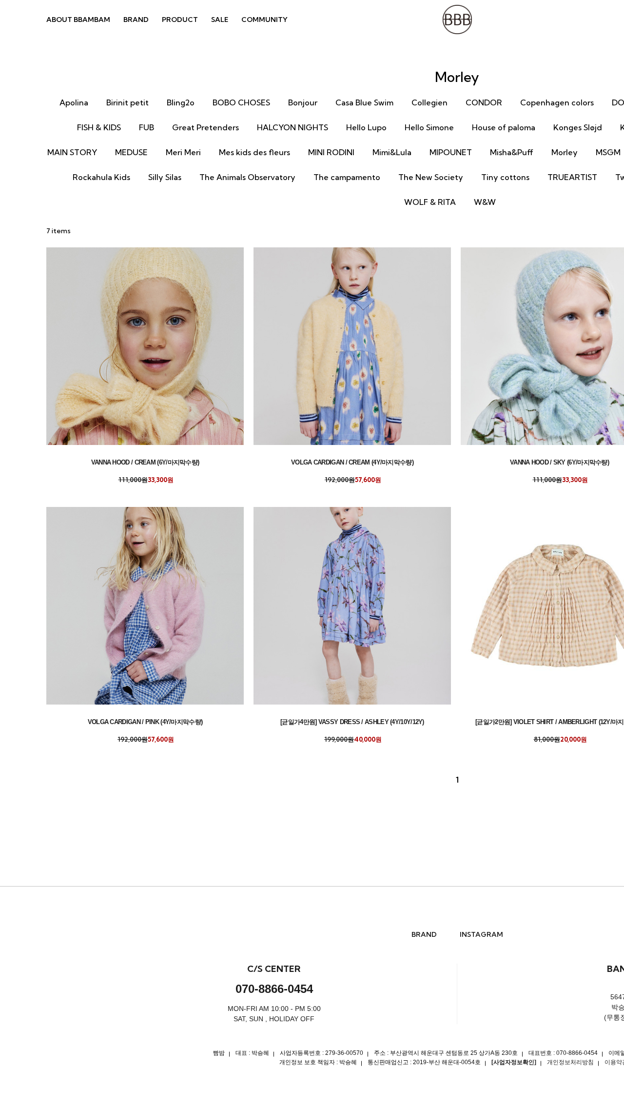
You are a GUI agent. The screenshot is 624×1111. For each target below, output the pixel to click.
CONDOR (484, 102)
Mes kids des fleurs (254, 152)
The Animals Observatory (247, 177)
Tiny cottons (505, 177)
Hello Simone (429, 127)
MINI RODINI (331, 152)
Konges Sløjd (577, 127)
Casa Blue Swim (364, 102)
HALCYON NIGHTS (292, 127)
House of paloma (503, 127)
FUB (146, 127)
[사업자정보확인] (513, 1062)
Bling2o (181, 102)
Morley (564, 152)
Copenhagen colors (557, 102)
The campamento (346, 177)
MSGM (608, 152)
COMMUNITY (264, 19)
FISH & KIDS (99, 127)
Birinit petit (127, 102)
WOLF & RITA (430, 202)
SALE (219, 19)
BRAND (136, 19)
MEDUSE (131, 152)
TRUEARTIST (572, 177)
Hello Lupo (366, 127)
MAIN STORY (72, 152)
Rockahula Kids (101, 177)
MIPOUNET (450, 152)
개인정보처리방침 (570, 1062)
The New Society (430, 177)
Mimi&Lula (391, 152)
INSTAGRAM (481, 934)
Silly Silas (164, 177)
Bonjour (302, 102)
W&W (485, 202)
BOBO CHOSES (241, 102)
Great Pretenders (205, 127)
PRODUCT (180, 19)
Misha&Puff (511, 152)
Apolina (73, 102)
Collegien (429, 102)
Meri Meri (183, 152)
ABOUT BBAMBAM (78, 19)
